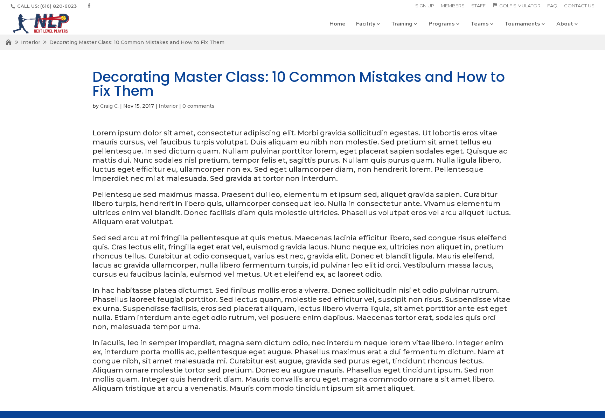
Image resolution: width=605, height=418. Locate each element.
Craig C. (109, 106)
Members (453, 5)
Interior (30, 42)
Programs (442, 24)
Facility (365, 24)
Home (337, 24)
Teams (480, 24)
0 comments (198, 106)
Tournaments (522, 24)
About (564, 24)
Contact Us (579, 5)
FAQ (552, 5)
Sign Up (424, 5)
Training (401, 24)
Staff (478, 5)
